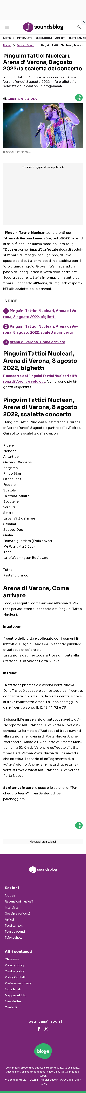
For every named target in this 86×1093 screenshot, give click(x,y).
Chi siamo (12, 959)
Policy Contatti (15, 977)
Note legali (13, 989)
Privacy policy (14, 965)
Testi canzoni (14, 925)
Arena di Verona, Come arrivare (37, 342)
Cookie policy (15, 971)
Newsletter (13, 1001)
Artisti (60, 38)
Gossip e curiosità (17, 913)
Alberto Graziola (21, 98)
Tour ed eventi (15, 931)
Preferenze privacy (18, 983)
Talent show (13, 937)
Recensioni (43, 38)
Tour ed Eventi (25, 45)
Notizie (8, 38)
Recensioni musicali (19, 901)
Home (7, 45)
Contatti (11, 1007)
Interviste (24, 38)
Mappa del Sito (15, 995)
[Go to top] (78, 1080)
